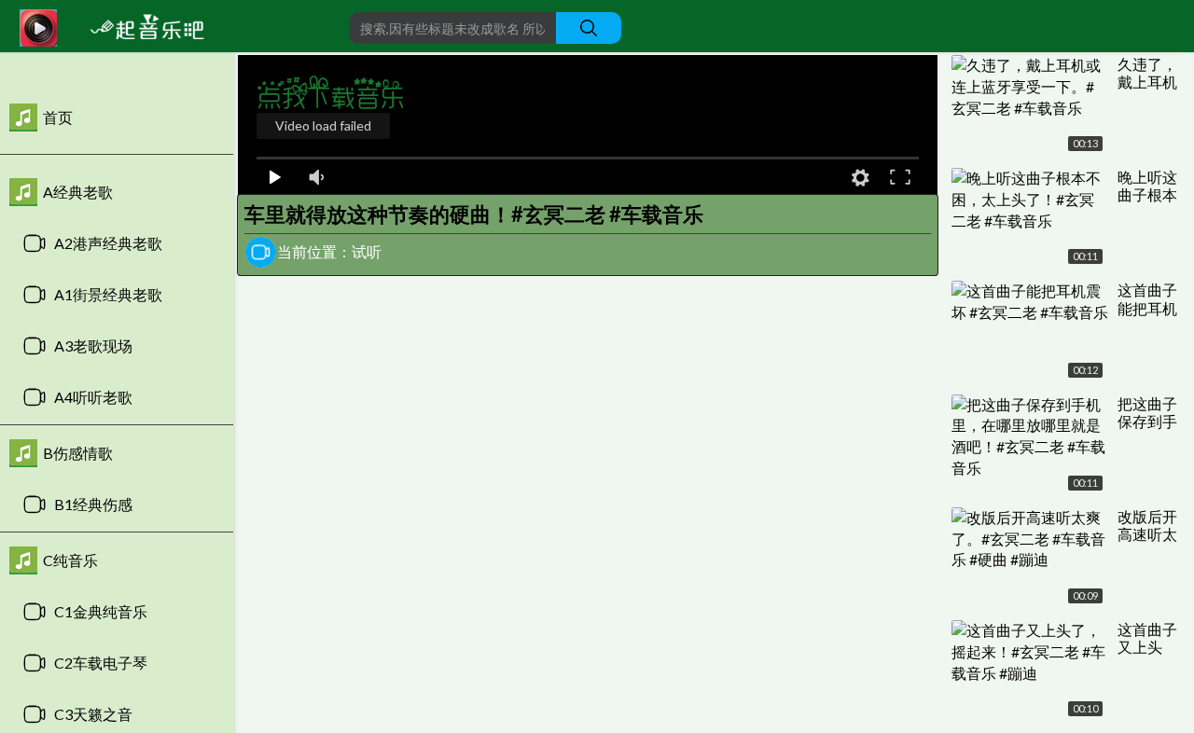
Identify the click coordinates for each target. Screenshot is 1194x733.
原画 (818, 177)
